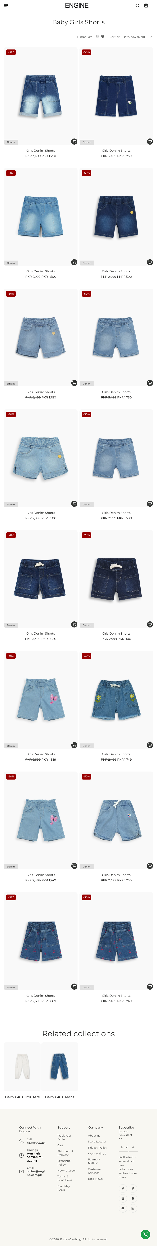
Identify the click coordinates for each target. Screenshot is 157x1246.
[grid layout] (102, 36)
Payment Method (94, 1161)
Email (124, 1147)
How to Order (66, 1170)
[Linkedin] (133, 1208)
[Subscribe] (133, 1148)
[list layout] (97, 36)
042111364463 (36, 1143)
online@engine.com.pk (36, 1173)
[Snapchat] (133, 1198)
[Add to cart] (74, 141)
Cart (60, 1145)
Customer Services (94, 1171)
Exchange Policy (63, 1162)
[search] (137, 5)
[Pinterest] (133, 1188)
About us (94, 1135)
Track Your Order (64, 1137)
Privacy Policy (97, 1147)
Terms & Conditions (64, 1178)
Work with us (97, 1153)
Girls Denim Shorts (40, 150)
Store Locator (97, 1141)
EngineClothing (70, 1239)
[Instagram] (123, 1198)
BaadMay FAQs (63, 1188)
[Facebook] (123, 1188)
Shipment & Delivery (65, 1153)
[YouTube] (123, 1208)
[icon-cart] (146, 5)
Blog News (95, 1178)
